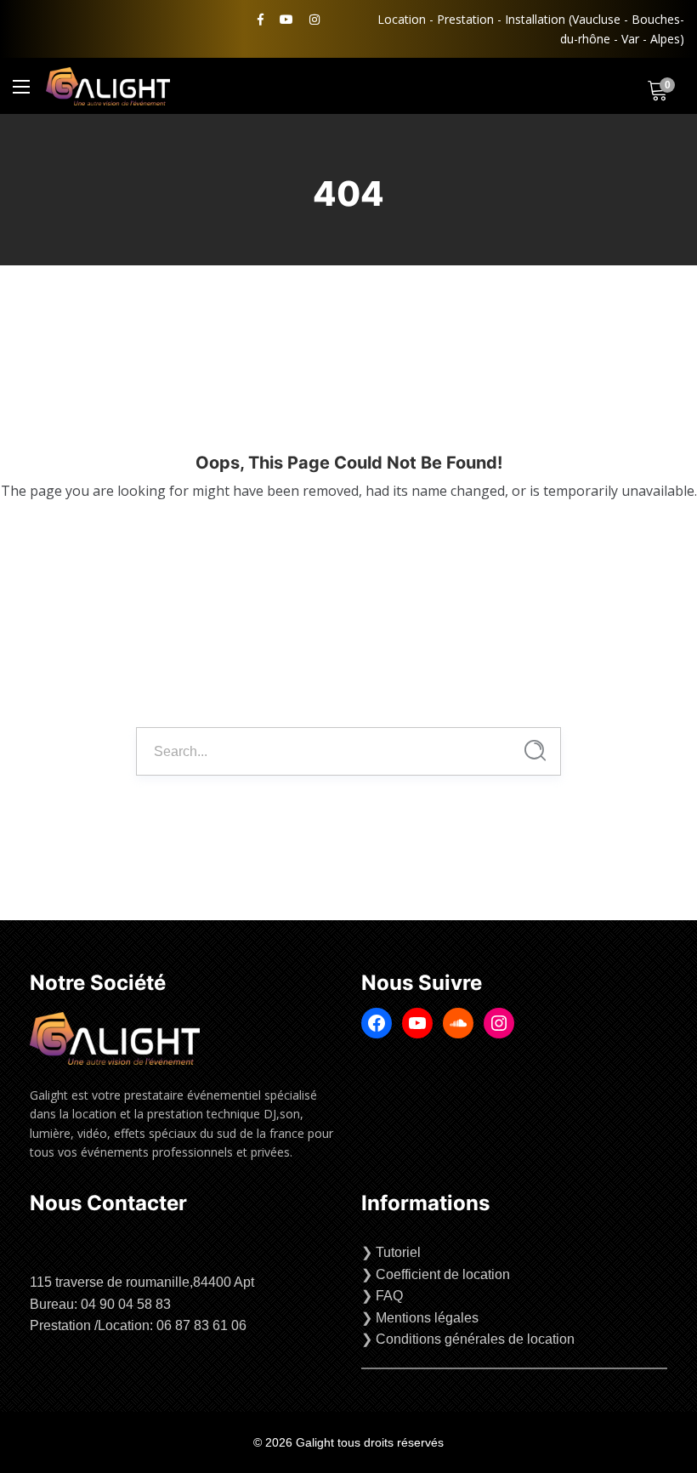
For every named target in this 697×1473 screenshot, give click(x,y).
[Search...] (535, 750)
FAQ (389, 1295)
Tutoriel (398, 1252)
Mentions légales (427, 1318)
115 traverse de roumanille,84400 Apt (142, 1282)
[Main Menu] (21, 87)
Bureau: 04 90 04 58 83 (100, 1304)
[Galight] (108, 86)
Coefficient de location (443, 1274)
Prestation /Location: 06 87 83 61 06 (138, 1325)
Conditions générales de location (475, 1339)
